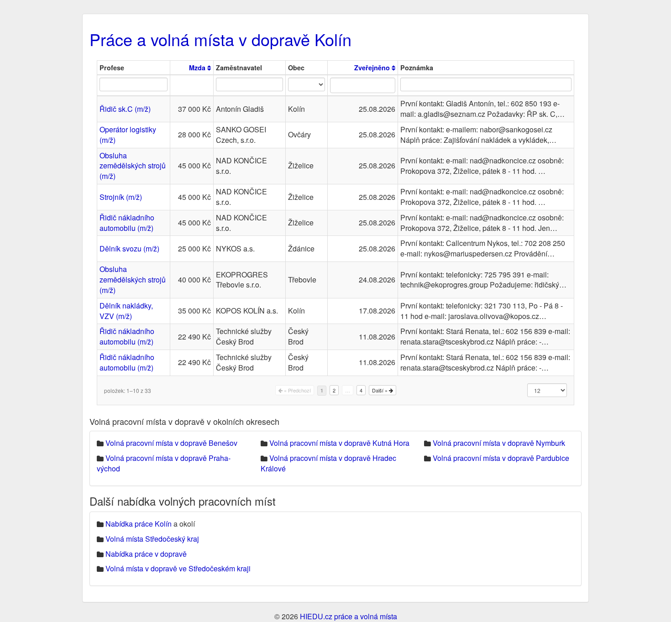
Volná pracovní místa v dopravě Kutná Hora (339, 443)
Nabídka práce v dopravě (146, 554)
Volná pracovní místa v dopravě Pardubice (501, 458)
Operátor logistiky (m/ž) (128, 134)
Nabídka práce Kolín (138, 523)
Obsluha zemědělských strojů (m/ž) (133, 166)
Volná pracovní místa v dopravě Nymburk (499, 443)
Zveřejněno (373, 67)
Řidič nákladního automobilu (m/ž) (127, 222)
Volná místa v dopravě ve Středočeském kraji (178, 568)
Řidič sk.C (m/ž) (125, 109)
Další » (380, 390)
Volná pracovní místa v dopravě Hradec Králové (328, 463)
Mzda (198, 67)
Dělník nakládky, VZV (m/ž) (126, 310)
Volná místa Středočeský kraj (152, 538)
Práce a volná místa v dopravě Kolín (220, 39)
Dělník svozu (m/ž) (129, 248)
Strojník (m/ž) (121, 197)
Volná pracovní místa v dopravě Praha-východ (164, 463)
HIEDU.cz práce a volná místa (348, 616)
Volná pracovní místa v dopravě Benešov (171, 443)
